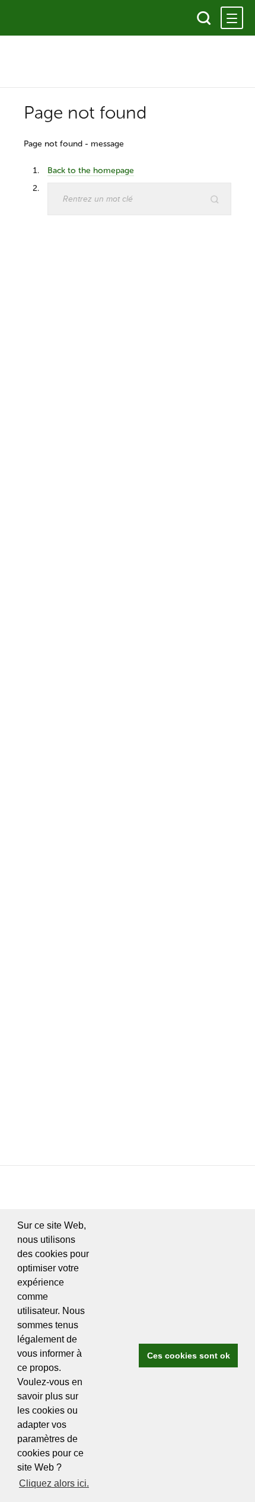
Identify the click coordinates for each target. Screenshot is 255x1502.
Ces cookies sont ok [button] (188, 1355)
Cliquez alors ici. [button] (54, 1483)
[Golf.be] (52, 18)
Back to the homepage (90, 170)
